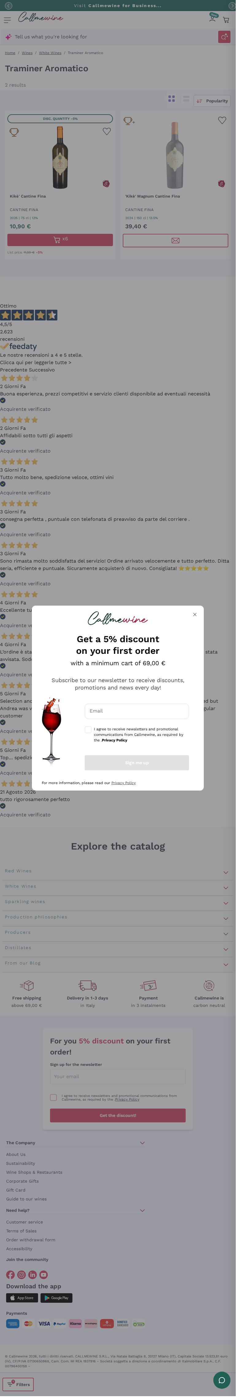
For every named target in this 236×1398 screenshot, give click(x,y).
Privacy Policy (123, 783)
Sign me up (137, 762)
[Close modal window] (195, 614)
